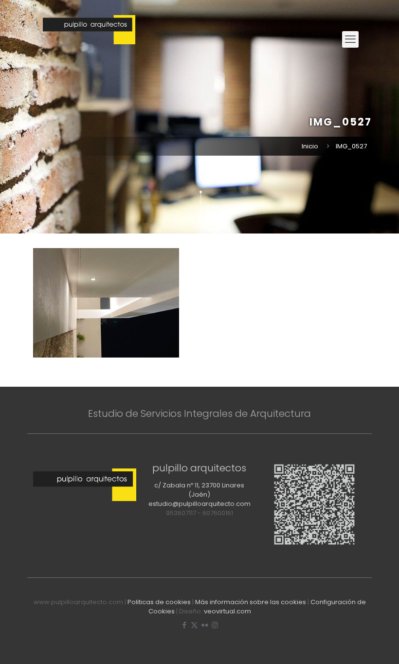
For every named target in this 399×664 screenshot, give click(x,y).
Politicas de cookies (159, 602)
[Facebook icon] (184, 625)
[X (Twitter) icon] (194, 625)
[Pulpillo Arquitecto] (89, 39)
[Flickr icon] (204, 625)
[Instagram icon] (214, 625)
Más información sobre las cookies (250, 602)
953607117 (181, 513)
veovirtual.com (227, 611)
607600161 (217, 513)
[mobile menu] (350, 39)
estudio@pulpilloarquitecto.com (199, 503)
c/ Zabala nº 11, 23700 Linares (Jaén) (199, 490)
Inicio (310, 146)
